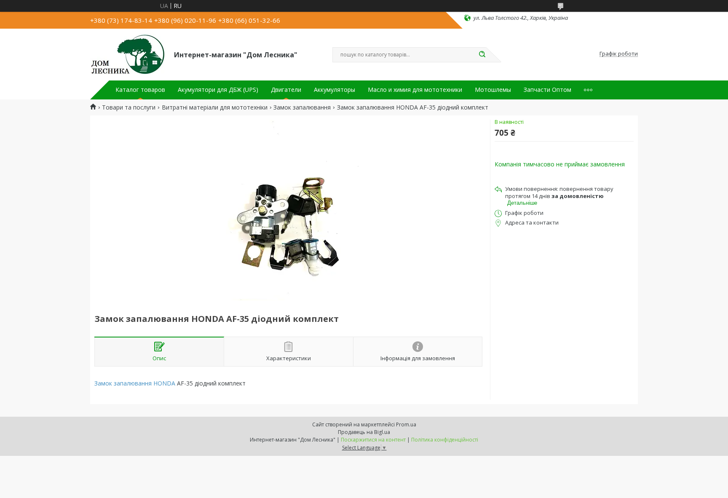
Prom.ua (406, 424)
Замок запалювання (302, 107)
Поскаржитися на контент (373, 439)
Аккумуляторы (334, 90)
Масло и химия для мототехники (415, 90)
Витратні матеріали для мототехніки (215, 107)
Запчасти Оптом (547, 90)
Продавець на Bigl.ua (364, 432)
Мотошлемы (493, 90)
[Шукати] (482, 54)
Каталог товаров (140, 90)
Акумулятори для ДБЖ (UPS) (218, 90)
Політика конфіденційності (444, 439)
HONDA (164, 383)
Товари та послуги (128, 107)
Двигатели (286, 90)
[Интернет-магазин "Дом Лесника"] (128, 54)
